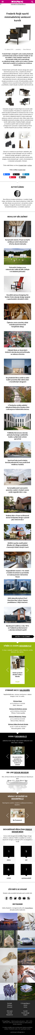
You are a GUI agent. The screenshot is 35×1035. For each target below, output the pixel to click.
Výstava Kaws (17, 701)
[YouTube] (24, 898)
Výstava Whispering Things (17, 717)
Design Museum (21, 772)
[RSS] (28, 898)
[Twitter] (15, 898)
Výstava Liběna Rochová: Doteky (18, 724)
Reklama (9, 1005)
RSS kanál (9, 1011)
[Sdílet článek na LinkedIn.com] (26, 174)
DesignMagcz (29, 908)
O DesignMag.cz (25, 1003)
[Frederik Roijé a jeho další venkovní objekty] (10, 135)
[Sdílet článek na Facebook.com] (6, 174)
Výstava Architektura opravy (18, 709)
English (25, 1015)
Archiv (25, 1007)
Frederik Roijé (22, 165)
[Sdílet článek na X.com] (16, 174)
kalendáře (25, 690)
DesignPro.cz (17, 798)
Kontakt (9, 1003)
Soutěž (25, 1011)
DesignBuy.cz (25, 645)
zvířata (30, 165)
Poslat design (25, 1013)
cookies (6, 1029)
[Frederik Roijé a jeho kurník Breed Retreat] (17, 34)
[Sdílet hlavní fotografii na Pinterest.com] (12, 177)
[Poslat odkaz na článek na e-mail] (22, 177)
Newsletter (9, 1015)
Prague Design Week (22, 830)
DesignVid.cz (21, 736)
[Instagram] (11, 898)
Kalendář (9, 1013)
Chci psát (9, 1007)
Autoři (25, 1005)
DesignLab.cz (21, 1032)
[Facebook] (6, 898)
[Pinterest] (19, 898)
